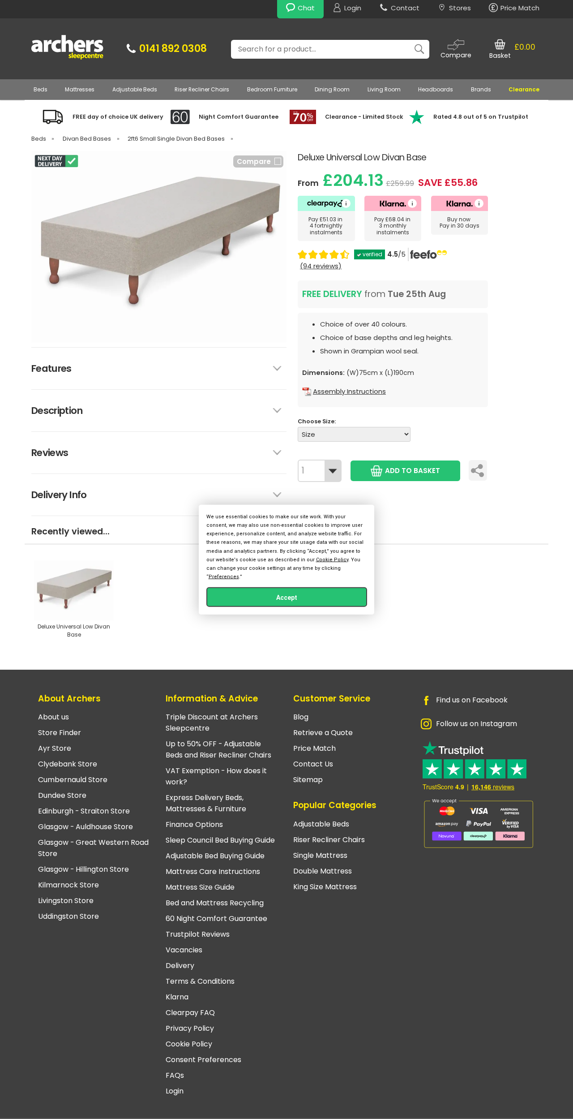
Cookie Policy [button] (332, 559)
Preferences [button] (224, 577)
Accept (286, 597)
